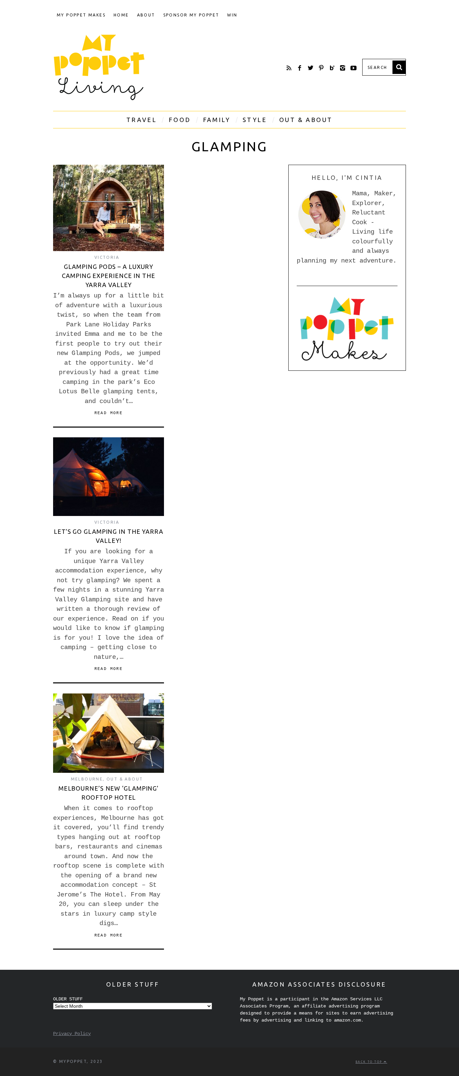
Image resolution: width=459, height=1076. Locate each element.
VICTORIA (106, 257)
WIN (232, 15)
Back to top (370, 1062)
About (146, 15)
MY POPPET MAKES (81, 15)
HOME (121, 15)
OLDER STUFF (68, 999)
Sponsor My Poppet (191, 15)
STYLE (255, 119)
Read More (108, 413)
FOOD (180, 119)
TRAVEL (141, 119)
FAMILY (217, 119)
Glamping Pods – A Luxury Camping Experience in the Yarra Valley (108, 275)
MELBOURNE (87, 779)
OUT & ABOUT (306, 119)
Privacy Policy (72, 1033)
